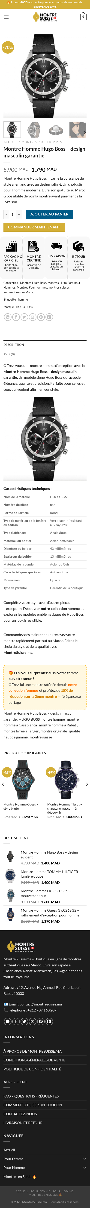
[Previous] (11, 76)
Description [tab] (13, 345)
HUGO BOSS (24, 307)
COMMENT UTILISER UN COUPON (32, 1105)
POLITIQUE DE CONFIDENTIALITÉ (32, 1069)
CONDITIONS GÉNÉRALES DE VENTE (34, 1060)
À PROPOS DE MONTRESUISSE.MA (32, 1051)
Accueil (10, 142)
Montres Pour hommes (41, 142)
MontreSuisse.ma (17, 652)
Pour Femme (13, 1158)
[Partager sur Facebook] (16, 317)
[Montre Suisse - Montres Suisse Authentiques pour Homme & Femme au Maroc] (45, 17)
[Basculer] (85, 1158)
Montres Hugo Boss (33, 283)
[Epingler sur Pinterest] (41, 317)
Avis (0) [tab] (9, 354)
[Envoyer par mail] (32, 317)
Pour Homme (14, 1167)
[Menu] (6, 17)
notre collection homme (60, 608)
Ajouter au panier (49, 214)
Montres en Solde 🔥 (20, 1176)
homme (23, 299)
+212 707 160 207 (42, 1010)
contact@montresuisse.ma (41, 1004)
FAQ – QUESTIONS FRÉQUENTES (31, 1096)
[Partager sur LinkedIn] (49, 317)
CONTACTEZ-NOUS (20, 1114)
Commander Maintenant (34, 227)
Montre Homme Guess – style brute (20, 806)
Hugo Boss (75, 614)
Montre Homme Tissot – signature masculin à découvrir (64, 808)
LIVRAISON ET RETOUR (22, 1122)
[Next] (79, 76)
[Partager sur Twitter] (24, 317)
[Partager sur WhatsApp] (8, 317)
